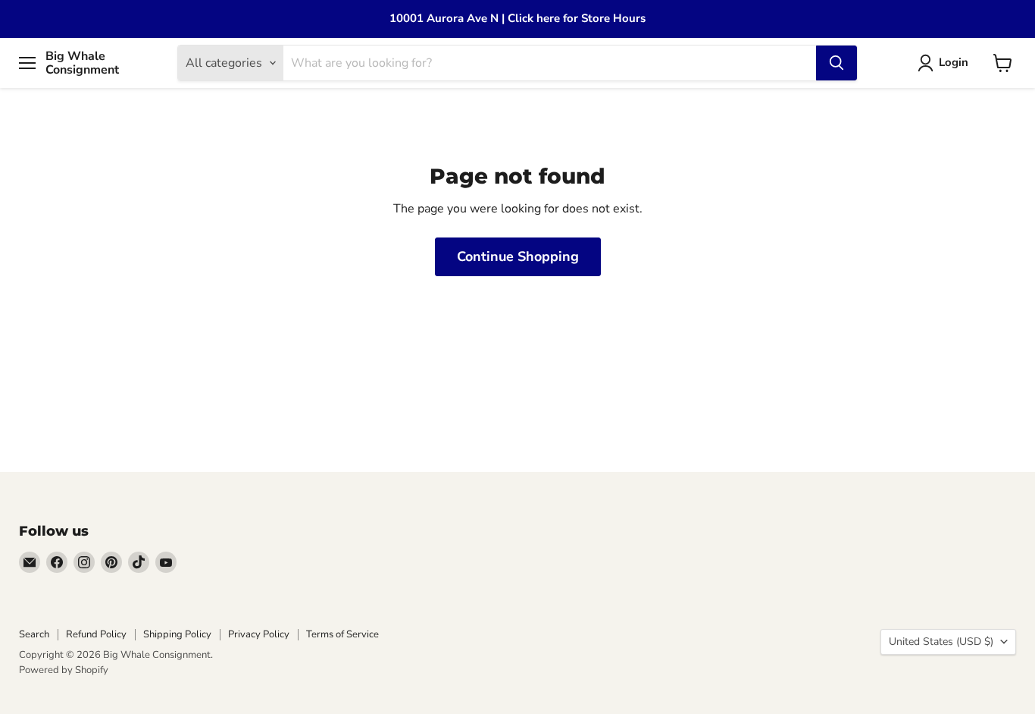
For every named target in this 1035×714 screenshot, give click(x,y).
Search (34, 634)
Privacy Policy (258, 634)
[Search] (836, 63)
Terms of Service (342, 634)
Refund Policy (96, 634)
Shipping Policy (177, 634)
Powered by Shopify (63, 670)
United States (941, 641)
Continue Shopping (518, 256)
